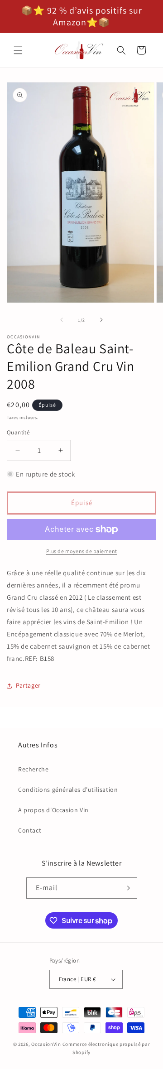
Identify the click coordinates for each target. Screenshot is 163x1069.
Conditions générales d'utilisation (68, 789)
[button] (18, 50)
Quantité (18, 432)
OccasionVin (46, 1044)
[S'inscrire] (127, 888)
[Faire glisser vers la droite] (101, 320)
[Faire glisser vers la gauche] (62, 320)
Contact (29, 830)
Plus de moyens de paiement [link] (81, 551)
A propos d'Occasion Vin (53, 810)
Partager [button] (28, 685)
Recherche (33, 769)
